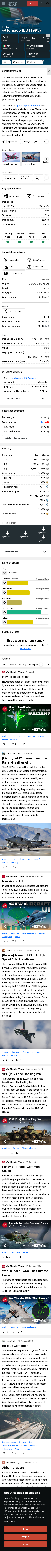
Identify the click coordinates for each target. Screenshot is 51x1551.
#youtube (14, 740)
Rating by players (31, 141)
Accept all (25, 1536)
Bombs (24, 1445)
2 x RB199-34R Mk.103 (39, 283)
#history (14, 862)
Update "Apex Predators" (28, 105)
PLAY (33, 3)
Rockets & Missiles (10, 1445)
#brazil (22, 859)
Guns (31, 1442)
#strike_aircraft (34, 859)
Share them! (25, 648)
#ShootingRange (29, 1148)
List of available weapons (16, 438)
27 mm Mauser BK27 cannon (22, 378)
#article (5, 862)
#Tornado (36, 1052)
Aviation (31, 736)
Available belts (13, 398)
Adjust (25, 1544)
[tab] (48, 35)
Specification (13, 141)
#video (5, 736)
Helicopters (42, 736)
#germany (16, 1052)
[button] (49, 71)
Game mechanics (18, 736)
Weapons (19, 1449)
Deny (25, 1529)
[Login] (47, 3)
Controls (22, 1442)
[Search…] (42, 3)
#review (26, 1052)
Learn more (9, 1521)
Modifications (11, 552)
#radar (5, 740)
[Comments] (12, 1060)
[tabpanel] (33, 37)
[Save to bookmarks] (20, 1257)
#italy (14, 859)
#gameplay (15, 1055)
